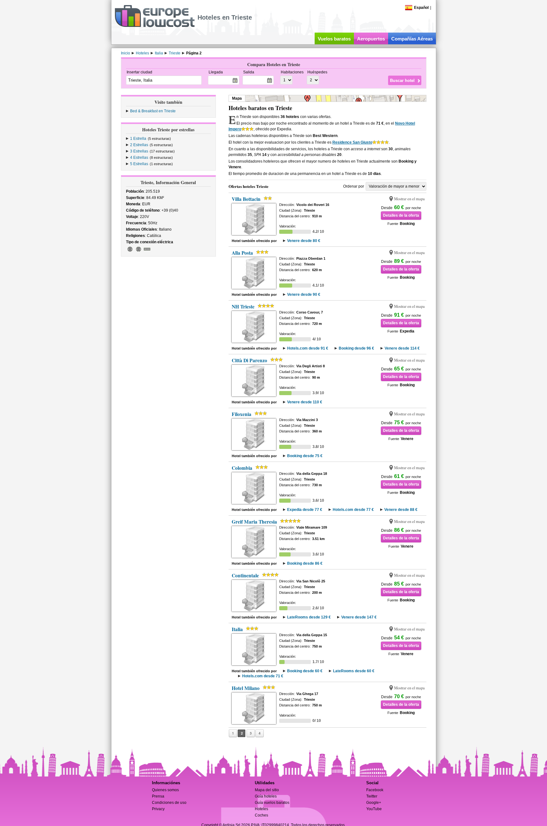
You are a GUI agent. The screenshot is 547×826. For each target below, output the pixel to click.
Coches (261, 815)
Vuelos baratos (334, 38)
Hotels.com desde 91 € (307, 348)
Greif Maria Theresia (254, 521)
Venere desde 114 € (402, 348)
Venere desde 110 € (304, 402)
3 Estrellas (139, 151)
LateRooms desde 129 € (309, 617)
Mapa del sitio (267, 790)
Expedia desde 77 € (304, 509)
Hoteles (261, 809)
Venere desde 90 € (303, 294)
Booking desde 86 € (305, 563)
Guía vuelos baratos (272, 802)
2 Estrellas (139, 145)
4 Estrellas (139, 157)
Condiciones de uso (169, 802)
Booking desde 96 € (356, 348)
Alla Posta (242, 252)
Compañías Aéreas (412, 38)
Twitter (371, 796)
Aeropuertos (371, 38)
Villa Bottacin (246, 199)
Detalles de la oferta (401, 215)
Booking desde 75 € (305, 456)
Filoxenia (241, 414)
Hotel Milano (246, 688)
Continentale (245, 575)
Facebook (374, 790)
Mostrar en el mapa (409, 199)
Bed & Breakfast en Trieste (153, 111)
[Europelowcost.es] (155, 26)
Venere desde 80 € (303, 241)
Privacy (158, 809)
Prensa (158, 796)
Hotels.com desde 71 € (262, 676)
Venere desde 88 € (401, 509)
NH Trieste (243, 306)
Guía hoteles (266, 796)
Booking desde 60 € (305, 671)
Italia (237, 629)
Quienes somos (165, 790)
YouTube (374, 809)
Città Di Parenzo (249, 360)
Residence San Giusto (352, 142)
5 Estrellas (139, 164)
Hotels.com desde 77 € (353, 509)
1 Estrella (138, 138)
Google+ (373, 802)
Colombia (242, 467)
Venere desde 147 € (359, 617)
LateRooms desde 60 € (353, 671)
